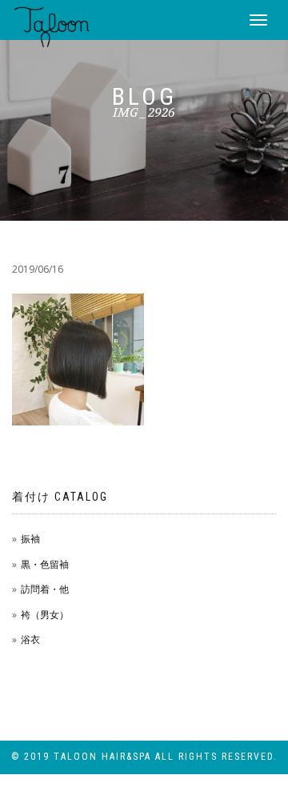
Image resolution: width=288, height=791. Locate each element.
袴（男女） (45, 614)
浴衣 (30, 639)
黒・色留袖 (45, 564)
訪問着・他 (45, 589)
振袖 (30, 538)
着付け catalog (60, 496)
